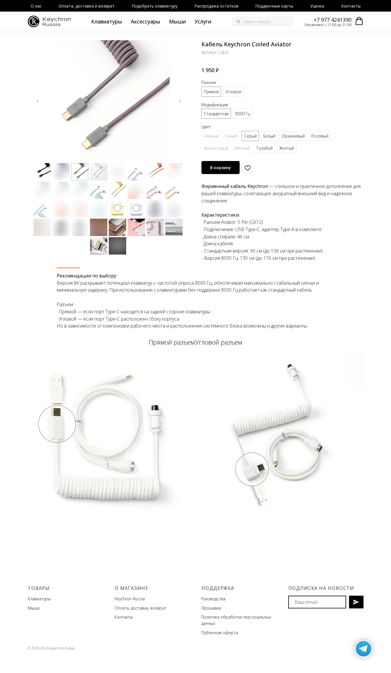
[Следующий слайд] (179, 101)
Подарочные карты (274, 6)
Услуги (202, 21)
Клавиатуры (106, 21)
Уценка (317, 6)
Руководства (213, 598)
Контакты (351, 6)
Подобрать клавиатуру (154, 6)
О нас (36, 6)
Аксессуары (145, 21)
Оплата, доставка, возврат (140, 608)
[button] (359, 21)
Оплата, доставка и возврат (86, 6)
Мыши (177, 21)
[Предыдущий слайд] (38, 101)
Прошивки (211, 608)
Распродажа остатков (216, 6)
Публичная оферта (219, 632)
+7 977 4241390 (332, 19)
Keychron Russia (130, 598)
